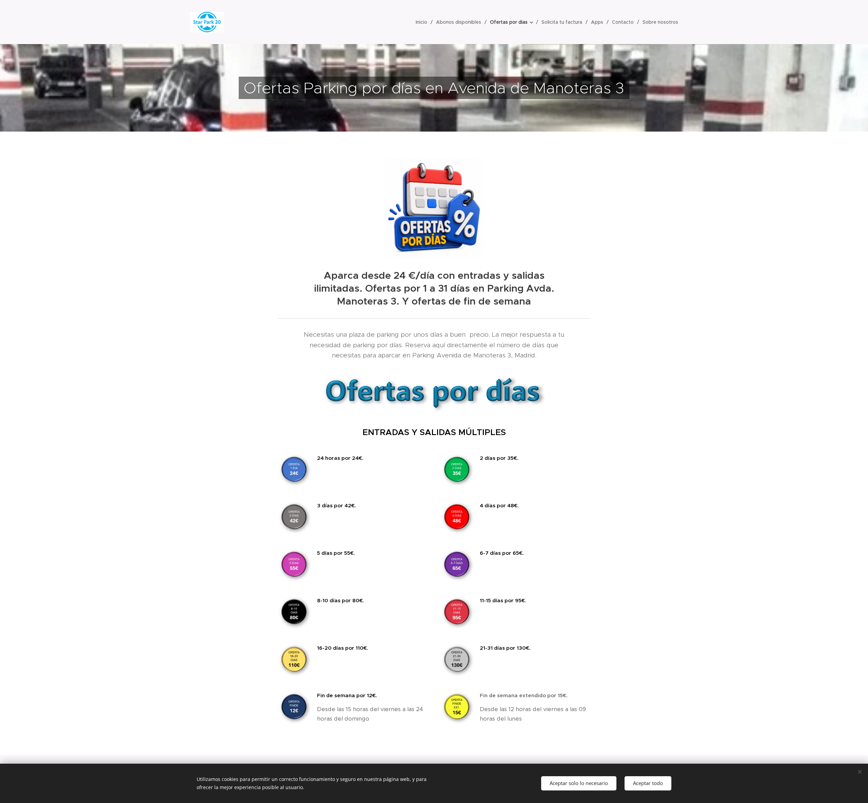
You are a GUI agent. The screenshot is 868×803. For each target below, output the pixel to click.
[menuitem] (423, 22)
